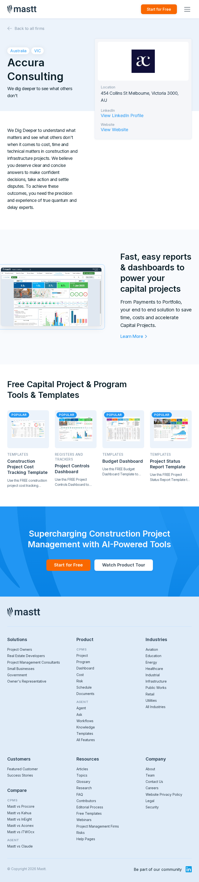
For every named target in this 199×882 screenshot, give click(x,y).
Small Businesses (20, 669)
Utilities (151, 700)
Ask (79, 714)
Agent (81, 708)
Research (84, 788)
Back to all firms (29, 28)
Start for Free (159, 9)
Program (83, 662)
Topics (81, 775)
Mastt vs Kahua (19, 813)
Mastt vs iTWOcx (20, 832)
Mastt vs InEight (19, 819)
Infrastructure (156, 681)
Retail (150, 694)
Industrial (153, 675)
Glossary (83, 781)
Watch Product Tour (123, 564)
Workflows (84, 721)
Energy (151, 662)
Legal (150, 801)
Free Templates (89, 813)
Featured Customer (22, 769)
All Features (85, 740)
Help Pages (85, 839)
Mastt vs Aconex (20, 825)
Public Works (156, 687)
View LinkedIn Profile (122, 115)
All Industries (156, 707)
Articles (82, 769)
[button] (187, 9)
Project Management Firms (97, 826)
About (150, 769)
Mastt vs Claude (20, 846)
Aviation (152, 649)
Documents (85, 694)
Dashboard (85, 668)
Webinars (83, 820)
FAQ (79, 794)
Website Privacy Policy (164, 794)
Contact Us (154, 781)
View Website (114, 129)
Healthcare (154, 669)
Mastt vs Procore (20, 806)
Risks (80, 833)
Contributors (86, 801)
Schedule (84, 687)
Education (153, 656)
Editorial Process (89, 807)
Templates (84, 733)
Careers (152, 788)
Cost (80, 675)
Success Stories (20, 775)
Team (150, 775)
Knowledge (85, 727)
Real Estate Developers (26, 656)
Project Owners (19, 649)
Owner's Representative (26, 681)
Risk (79, 681)
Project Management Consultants (33, 662)
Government (17, 675)
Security (152, 807)
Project (82, 655)
